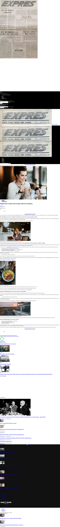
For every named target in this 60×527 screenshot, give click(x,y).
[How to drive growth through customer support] (2, 479)
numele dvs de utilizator (11, 101)
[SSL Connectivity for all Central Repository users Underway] (2, 473)
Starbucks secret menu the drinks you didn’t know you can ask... (11, 524)
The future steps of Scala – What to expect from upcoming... (11, 518)
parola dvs (9, 102)
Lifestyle (3, 160)
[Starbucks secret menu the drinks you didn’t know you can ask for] (2, 523)
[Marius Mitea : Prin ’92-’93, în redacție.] (5, 351)
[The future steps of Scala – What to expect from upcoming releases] (2, 516)
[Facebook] (8, 211)
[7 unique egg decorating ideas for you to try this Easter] (2, 486)
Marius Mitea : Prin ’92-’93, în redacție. (7, 452)
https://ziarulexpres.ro (3, 342)
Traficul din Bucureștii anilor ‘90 (6, 441)
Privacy (3, 509)
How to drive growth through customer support (8, 481)
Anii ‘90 (1, 352)
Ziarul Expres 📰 (2, 206)
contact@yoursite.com (7, 506)
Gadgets (3, 159)
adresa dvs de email (11, 106)
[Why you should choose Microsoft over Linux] (2, 421)
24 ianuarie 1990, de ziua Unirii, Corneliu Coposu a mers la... (11, 465)
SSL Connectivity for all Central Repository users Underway (11, 474)
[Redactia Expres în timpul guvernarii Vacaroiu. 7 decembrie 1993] (2, 427)
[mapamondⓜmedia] (30, 444)
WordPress (18, 215)
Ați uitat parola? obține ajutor (4, 104)
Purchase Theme (4, 98)
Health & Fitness (6, 165)
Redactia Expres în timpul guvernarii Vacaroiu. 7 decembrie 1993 (12, 429)
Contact (3, 97)
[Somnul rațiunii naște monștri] (5, 361)
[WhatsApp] (17, 211)
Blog (2, 96)
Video (2, 161)
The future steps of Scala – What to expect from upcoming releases (12, 434)
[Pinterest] (14, 211)
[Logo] (26, 156)
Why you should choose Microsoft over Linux (8, 423)
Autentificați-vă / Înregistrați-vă (6, 94)
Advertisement (4, 510)
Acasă (1, 165)
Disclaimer (3, 508)
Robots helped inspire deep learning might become (12, 336)
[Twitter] (11, 211)
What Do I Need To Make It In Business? (11, 335)
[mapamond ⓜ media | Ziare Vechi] (30, 164)
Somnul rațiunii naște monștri (5, 364)
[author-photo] (2, 340)
